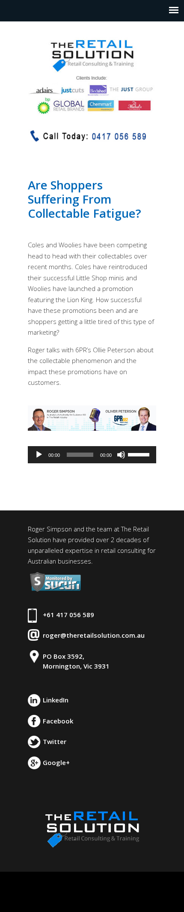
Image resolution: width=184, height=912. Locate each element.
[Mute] (121, 454)
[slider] (140, 454)
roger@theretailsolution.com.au (94, 635)
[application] (92, 454)
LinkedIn (55, 700)
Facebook (58, 721)
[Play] (39, 454)
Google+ (56, 762)
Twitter (54, 741)
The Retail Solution (92, 72)
